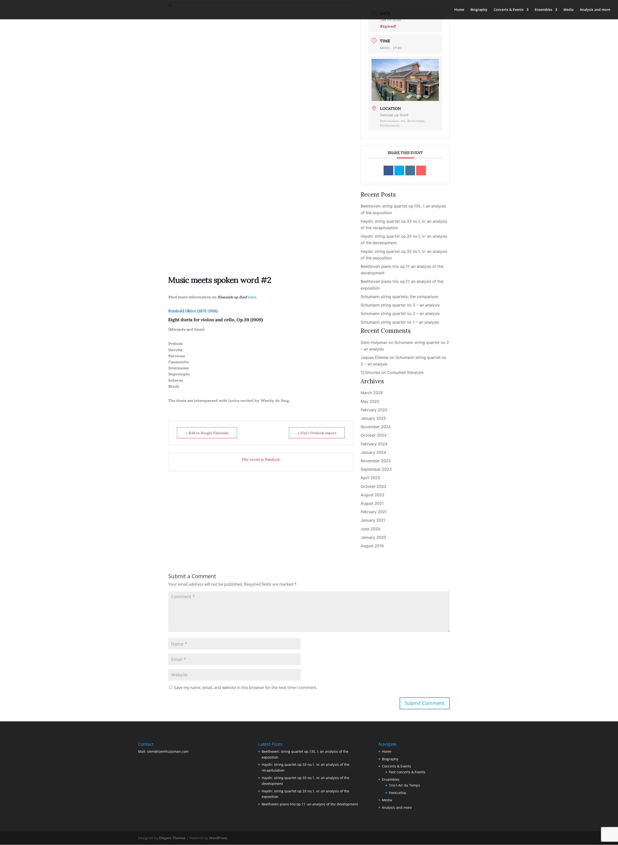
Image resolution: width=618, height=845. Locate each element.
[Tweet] (399, 170)
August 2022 (372, 494)
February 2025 (374, 409)
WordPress (218, 838)
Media (568, 10)
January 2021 (373, 520)
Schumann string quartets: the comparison (399, 296)
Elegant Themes (172, 838)
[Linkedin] (410, 170)
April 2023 (370, 477)
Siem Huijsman (374, 342)
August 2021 (372, 503)
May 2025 (370, 401)
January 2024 (373, 452)
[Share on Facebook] (388, 170)
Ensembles (543, 10)
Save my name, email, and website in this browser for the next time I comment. (245, 687)
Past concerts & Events (407, 772)
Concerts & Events (509, 10)
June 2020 (370, 528)
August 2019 (372, 545)
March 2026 (372, 392)
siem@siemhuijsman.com (168, 751)
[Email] (421, 170)
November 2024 (376, 426)
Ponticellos (397, 792)
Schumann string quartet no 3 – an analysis (400, 305)
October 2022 (373, 486)
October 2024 (373, 435)
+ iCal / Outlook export (316, 432)
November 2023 (376, 460)
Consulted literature (405, 372)
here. (252, 297)
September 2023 (376, 469)
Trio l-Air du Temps (404, 785)
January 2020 (373, 537)
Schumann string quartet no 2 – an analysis (400, 313)
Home (459, 10)
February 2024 (374, 443)
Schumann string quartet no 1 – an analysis (400, 322)
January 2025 (373, 418)
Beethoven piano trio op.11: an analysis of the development (310, 804)
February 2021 (374, 511)
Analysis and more (595, 10)
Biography (479, 10)
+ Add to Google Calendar (207, 432)
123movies (370, 372)
